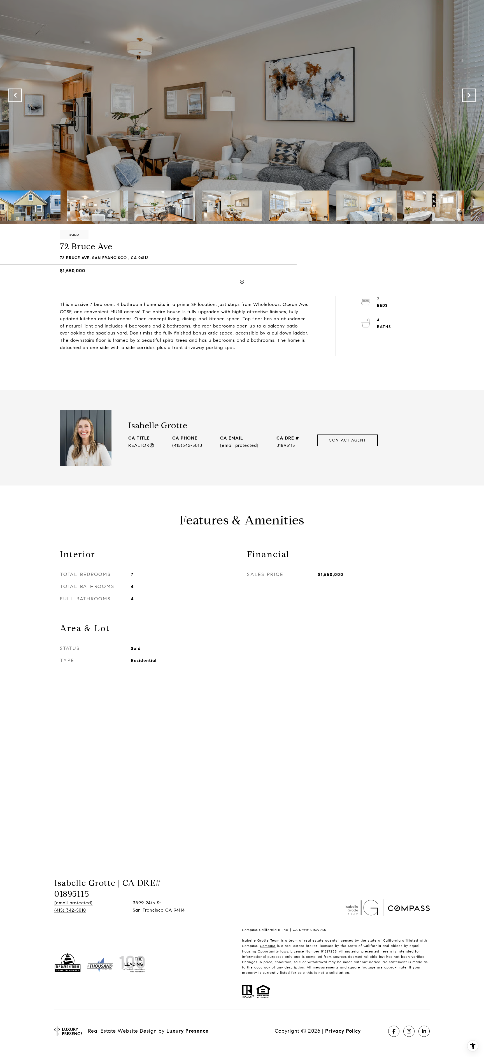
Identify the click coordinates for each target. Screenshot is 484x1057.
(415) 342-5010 (70, 910)
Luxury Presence (187, 1031)
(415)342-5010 (187, 445)
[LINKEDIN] (424, 1031)
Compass (268, 946)
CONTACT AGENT (347, 440)
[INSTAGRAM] (409, 1031)
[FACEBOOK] (393, 1031)
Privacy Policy (343, 1031)
